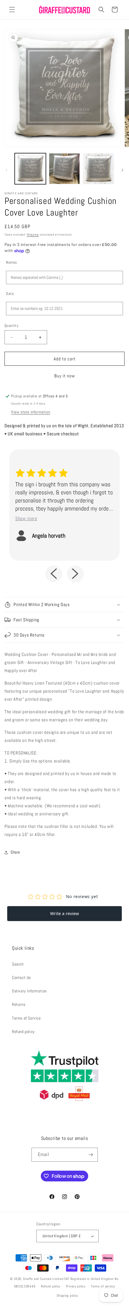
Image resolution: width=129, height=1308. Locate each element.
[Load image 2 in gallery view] (64, 168)
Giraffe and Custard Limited (43, 1279)
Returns (18, 1004)
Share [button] (15, 852)
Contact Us (21, 977)
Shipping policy (67, 1295)
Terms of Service (26, 1018)
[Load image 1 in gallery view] (30, 168)
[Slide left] (6, 170)
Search (18, 964)
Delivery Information (29, 991)
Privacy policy (76, 1286)
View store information (30, 412)
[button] (12, 9)
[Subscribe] (91, 1155)
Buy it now (64, 376)
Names (11, 262)
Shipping (33, 234)
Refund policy (23, 1031)
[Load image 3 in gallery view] (98, 168)
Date (10, 293)
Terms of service (103, 1286)
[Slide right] (122, 170)
